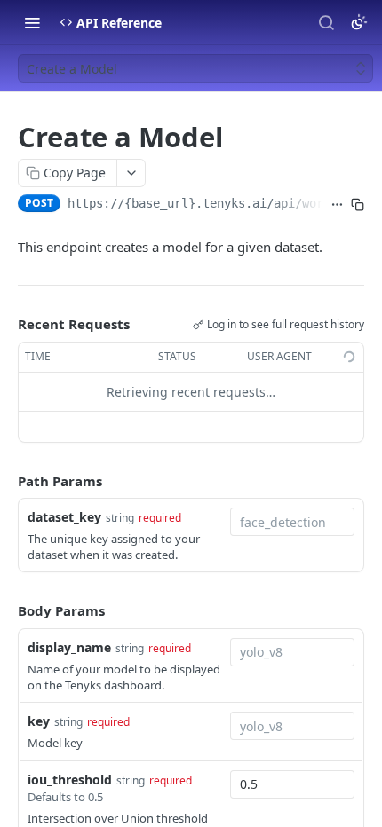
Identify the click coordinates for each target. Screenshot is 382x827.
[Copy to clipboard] (357, 205)
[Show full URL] (337, 205)
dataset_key (64, 516)
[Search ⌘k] (326, 22)
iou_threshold (70, 779)
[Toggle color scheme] (359, 22)
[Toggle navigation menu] (32, 22)
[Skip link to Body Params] (5, 611)
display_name (69, 647)
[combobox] (292, 522)
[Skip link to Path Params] (5, 481)
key (39, 721)
